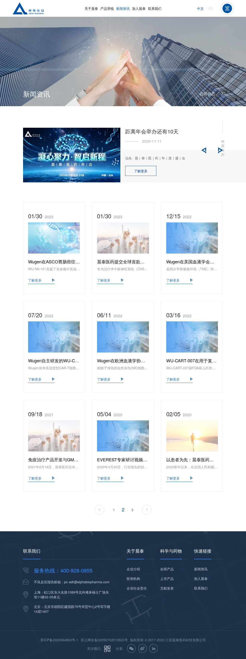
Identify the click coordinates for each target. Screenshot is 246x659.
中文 (200, 8)
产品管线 (107, 8)
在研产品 (167, 569)
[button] (203, 150)
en (211, 8)
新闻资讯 (123, 8)
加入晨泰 (139, 8)
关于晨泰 (91, 8)
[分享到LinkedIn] (153, 648)
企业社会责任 (137, 588)
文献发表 (167, 588)
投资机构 (133, 578)
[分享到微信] (131, 648)
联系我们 (154, 8)
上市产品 (167, 578)
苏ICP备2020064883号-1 (59, 639)
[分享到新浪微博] (142, 648)
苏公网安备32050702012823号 (104, 639)
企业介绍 (133, 569)
